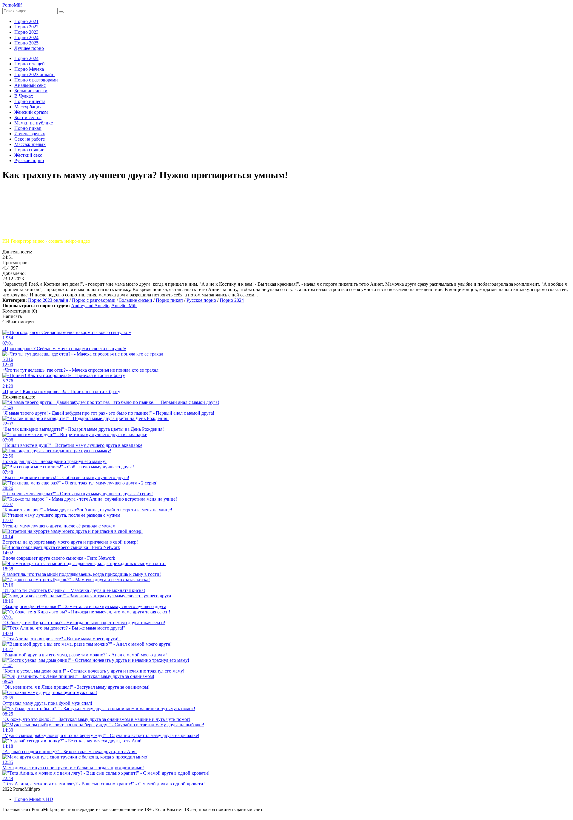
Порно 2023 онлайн (48, 300)
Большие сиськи (135, 300)
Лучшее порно (29, 48)
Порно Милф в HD (33, 799)
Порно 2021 (26, 21)
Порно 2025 (26, 42)
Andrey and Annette (90, 305)
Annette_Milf (124, 305)
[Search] (61, 12)
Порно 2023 (26, 32)
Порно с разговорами (93, 300)
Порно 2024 (26, 37)
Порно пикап (169, 300)
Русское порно (201, 300)
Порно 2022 (26, 26)
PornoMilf (12, 4)
